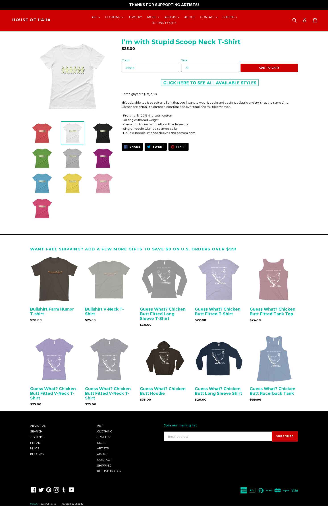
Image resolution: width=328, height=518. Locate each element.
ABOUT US (38, 425)
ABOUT (189, 17)
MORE (154, 17)
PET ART (36, 442)
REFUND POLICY (164, 23)
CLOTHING (115, 17)
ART (96, 17)
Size (184, 60)
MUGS (34, 448)
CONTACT (210, 17)
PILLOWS (37, 454)
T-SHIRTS (36, 437)
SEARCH (36, 431)
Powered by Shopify (72, 503)
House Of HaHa (31, 20)
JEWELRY (135, 17)
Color (126, 60)
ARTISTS (172, 17)
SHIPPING (230, 17)
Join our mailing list (180, 425)
